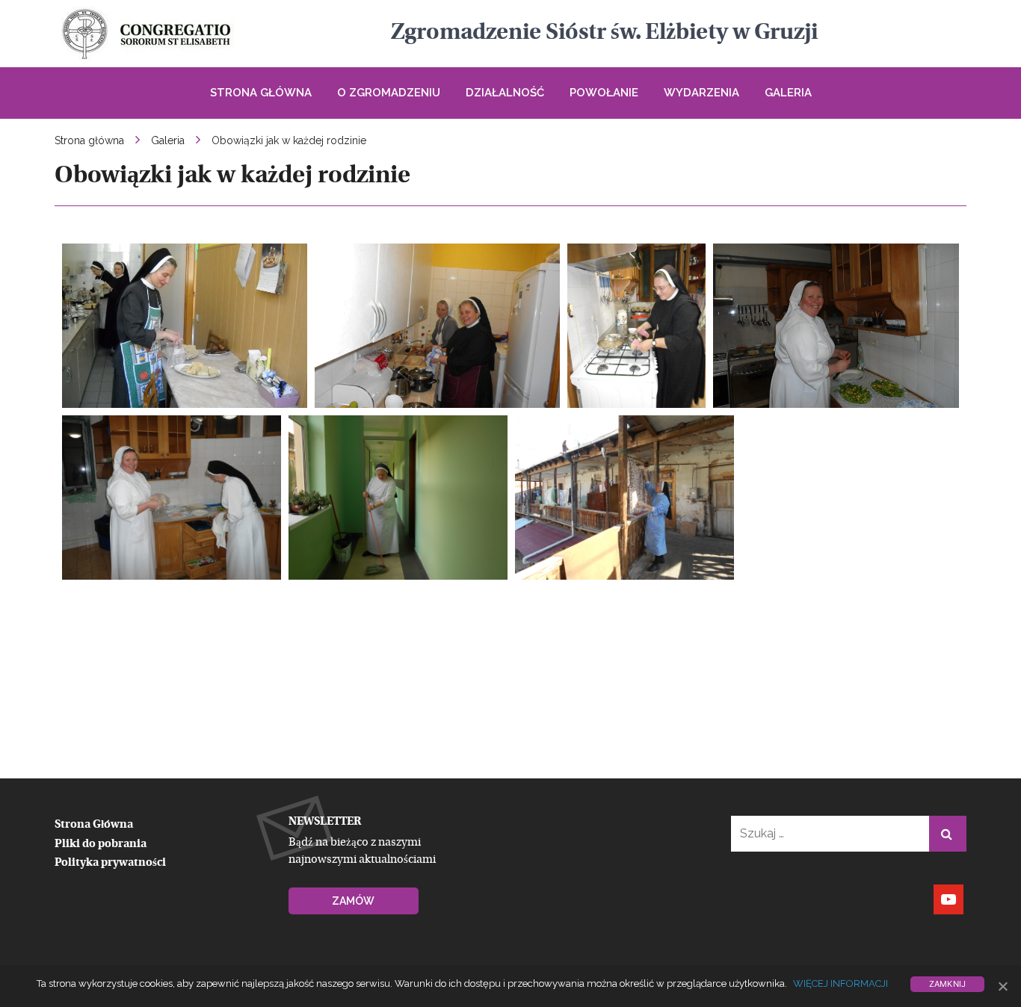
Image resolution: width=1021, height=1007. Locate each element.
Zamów (353, 901)
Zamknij (947, 984)
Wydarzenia (701, 92)
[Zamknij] (1002, 986)
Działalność (505, 92)
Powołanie (604, 92)
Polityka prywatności (110, 863)
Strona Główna (261, 92)
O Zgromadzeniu (388, 92)
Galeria (788, 92)
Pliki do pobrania (100, 844)
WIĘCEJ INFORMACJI (840, 983)
